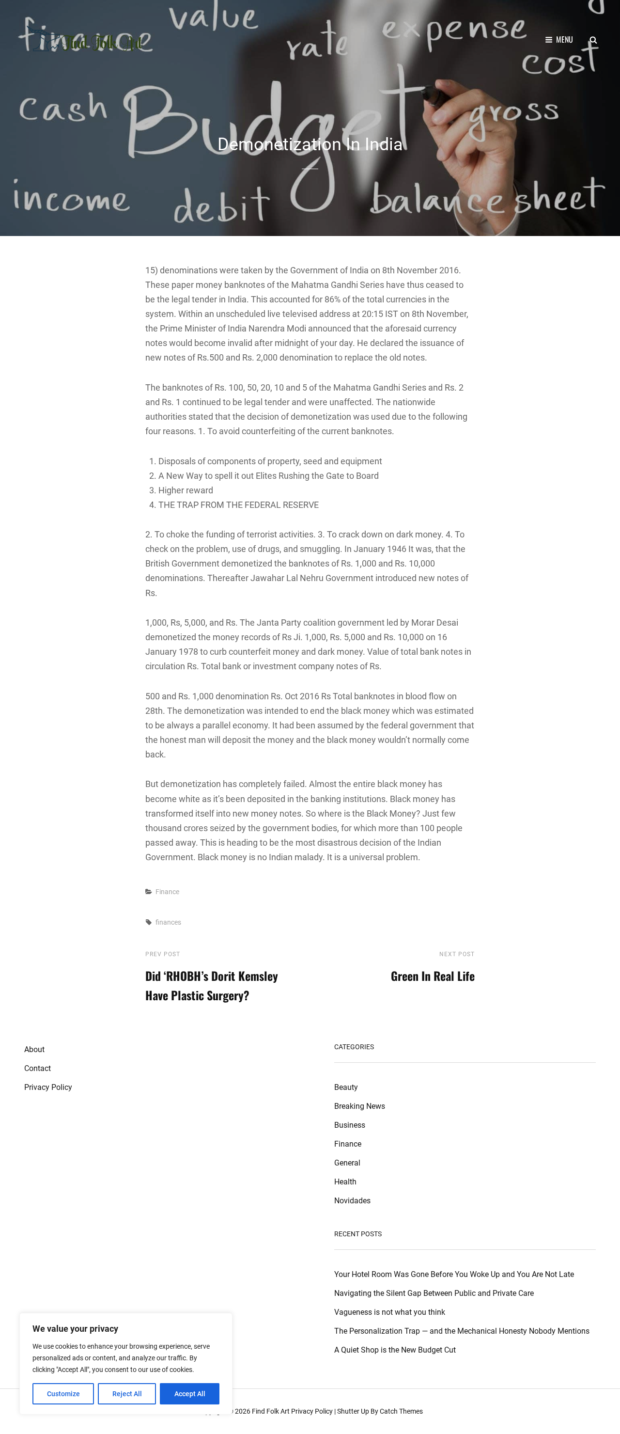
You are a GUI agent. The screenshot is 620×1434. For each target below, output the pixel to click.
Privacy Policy (48, 1087)
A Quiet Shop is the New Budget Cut (395, 1350)
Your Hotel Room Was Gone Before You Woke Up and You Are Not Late (454, 1274)
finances (168, 922)
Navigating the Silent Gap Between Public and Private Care (434, 1293)
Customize (63, 1394)
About (34, 1049)
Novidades (352, 1200)
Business (349, 1125)
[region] (125, 1364)
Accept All (189, 1394)
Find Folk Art (271, 1411)
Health (345, 1181)
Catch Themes (401, 1411)
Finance (167, 892)
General (347, 1162)
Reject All (127, 1394)
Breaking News (359, 1106)
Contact (37, 1068)
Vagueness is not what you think (389, 1312)
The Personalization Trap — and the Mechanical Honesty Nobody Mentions (461, 1331)
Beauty (346, 1087)
